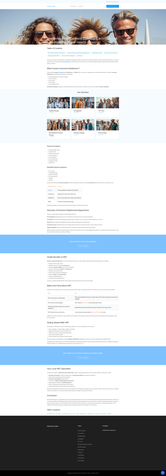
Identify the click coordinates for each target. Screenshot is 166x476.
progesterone (62, 72)
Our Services (73, 6)
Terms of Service (81, 430)
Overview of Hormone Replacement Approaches (78, 52)
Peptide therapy (54, 111)
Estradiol (50, 190)
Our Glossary (81, 455)
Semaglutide (77, 111)
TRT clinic (101, 111)
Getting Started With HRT (54, 55)
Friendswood (91, 413)
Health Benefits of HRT (97, 52)
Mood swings (52, 171)
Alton (78, 413)
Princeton (73, 413)
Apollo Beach (66, 413)
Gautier (97, 413)
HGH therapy (102, 133)
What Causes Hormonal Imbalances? (56, 52)
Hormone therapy (79, 133)
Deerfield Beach (50, 413)
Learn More (51, 112)
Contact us (80, 6)
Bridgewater (83, 413)
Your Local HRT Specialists (68, 55)
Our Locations (81, 460)
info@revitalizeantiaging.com (113, 1)
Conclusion (79, 55)
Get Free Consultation (112, 6)
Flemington (58, 413)
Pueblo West (103, 413)
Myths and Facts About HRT (111, 52)
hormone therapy (65, 61)
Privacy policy (81, 457)
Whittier (109, 413)
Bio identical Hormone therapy (85, 444)
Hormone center (51, 6)
